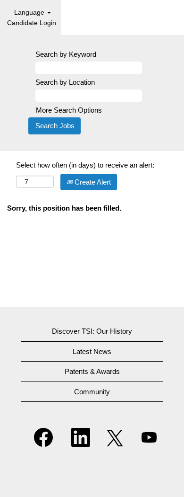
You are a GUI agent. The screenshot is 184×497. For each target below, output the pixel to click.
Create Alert (92, 182)
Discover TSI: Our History (92, 331)
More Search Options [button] (69, 110)
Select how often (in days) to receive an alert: (85, 165)
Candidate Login (31, 23)
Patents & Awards (92, 371)
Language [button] (30, 12)
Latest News (92, 351)
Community (92, 392)
